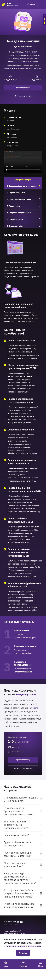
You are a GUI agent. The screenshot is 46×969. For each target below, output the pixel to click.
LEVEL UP (32, 704)
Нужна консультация (23, 96)
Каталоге (33, 708)
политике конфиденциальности (23, 946)
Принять (23, 953)
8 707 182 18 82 (13, 922)
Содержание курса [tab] (23, 180)
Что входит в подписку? (23, 768)
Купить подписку (23, 87)
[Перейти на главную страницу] (10, 4)
